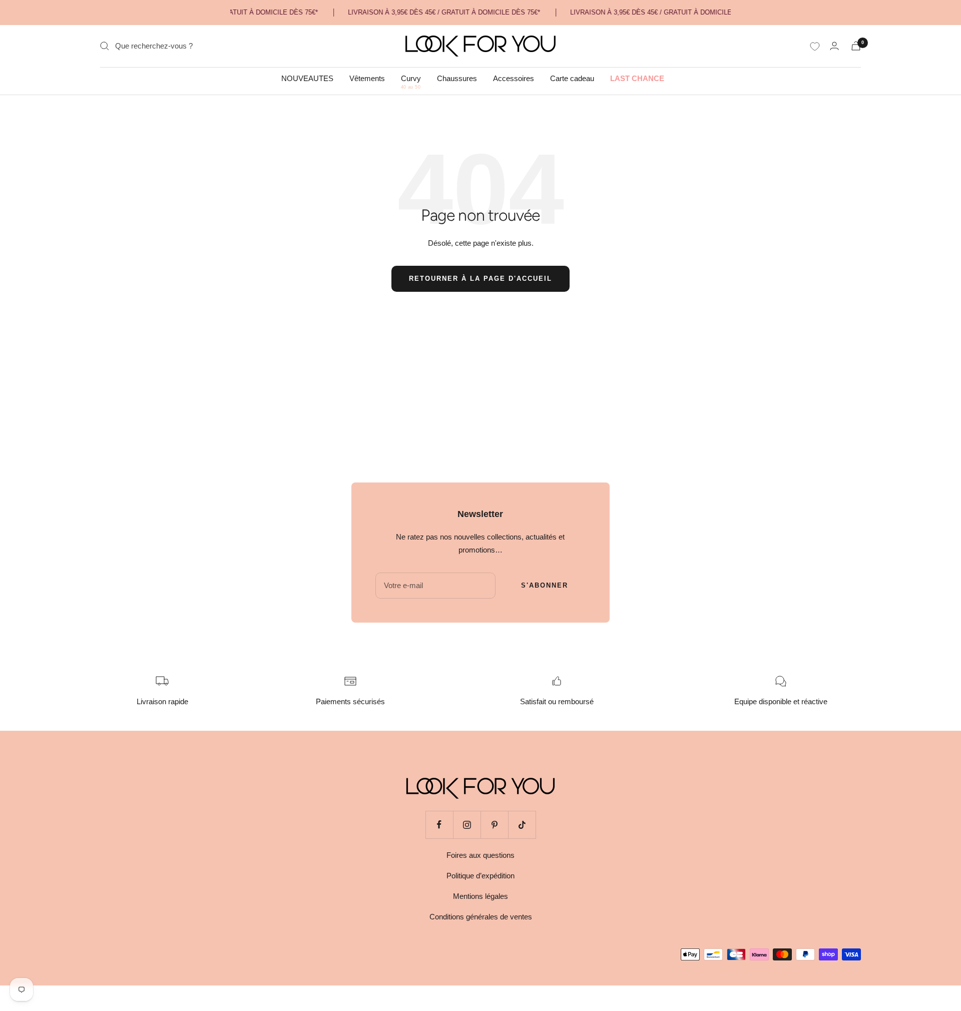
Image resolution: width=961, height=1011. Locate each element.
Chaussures (457, 78)
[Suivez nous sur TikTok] (522, 824)
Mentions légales (480, 896)
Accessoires (513, 78)
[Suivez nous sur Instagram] (466, 824)
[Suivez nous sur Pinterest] (494, 824)
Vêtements (367, 78)
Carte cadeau (572, 78)
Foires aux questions (480, 855)
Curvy (411, 79)
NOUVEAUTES (307, 78)
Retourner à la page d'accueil (480, 278)
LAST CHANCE (637, 78)
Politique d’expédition (480, 875)
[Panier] (856, 46)
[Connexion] (834, 46)
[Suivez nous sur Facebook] (439, 824)
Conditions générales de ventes (480, 916)
